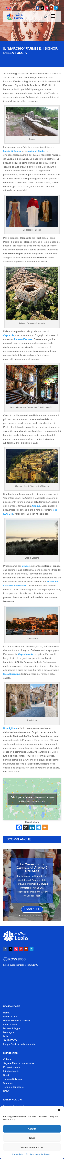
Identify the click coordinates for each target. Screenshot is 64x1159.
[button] (59, 1110)
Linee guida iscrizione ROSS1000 (20, 964)
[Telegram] (38, 827)
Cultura (7, 1059)
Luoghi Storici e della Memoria (19, 1044)
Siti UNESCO (10, 1040)
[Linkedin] (32, 827)
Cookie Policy (18, 1154)
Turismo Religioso (12, 1079)
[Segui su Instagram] (46, 8)
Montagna (8, 1032)
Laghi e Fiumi (10, 1024)
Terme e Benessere (13, 1087)
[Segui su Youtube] (51, 8)
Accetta (32, 1128)
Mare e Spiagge (11, 1028)
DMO (6, 1091)
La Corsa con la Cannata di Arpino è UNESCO (32, 867)
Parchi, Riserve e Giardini (16, 1020)
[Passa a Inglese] (9, 8)
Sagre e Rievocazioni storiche (18, 1063)
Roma (6, 1012)
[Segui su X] (42, 8)
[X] (26, 827)
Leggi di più (32, 909)
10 (44, 915)
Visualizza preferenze (32, 1147)
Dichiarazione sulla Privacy (38, 1154)
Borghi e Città (10, 1016)
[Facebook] (19, 827)
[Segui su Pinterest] (21, 949)
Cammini (7, 1083)
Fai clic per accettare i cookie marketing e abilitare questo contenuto (32, 799)
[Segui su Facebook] (37, 8)
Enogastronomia (11, 1067)
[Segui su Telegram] (56, 8)
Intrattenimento (11, 1071)
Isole (5, 1036)
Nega (32, 1138)
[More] (45, 827)
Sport (6, 1075)
